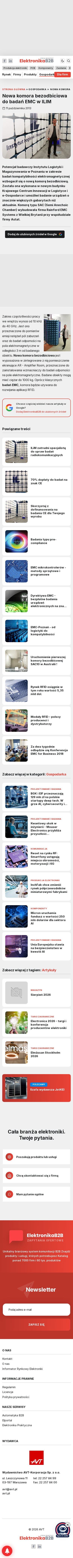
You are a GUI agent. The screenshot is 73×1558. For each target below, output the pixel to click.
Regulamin (9, 1387)
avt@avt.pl (9, 1489)
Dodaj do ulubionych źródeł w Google (32, 234)
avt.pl (6, 1493)
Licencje (7, 1392)
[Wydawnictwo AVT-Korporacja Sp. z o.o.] (36, 1458)
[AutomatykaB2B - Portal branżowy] (36, 1537)
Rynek (6, 74)
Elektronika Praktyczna (17, 1425)
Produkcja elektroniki (15, 68)
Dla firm (62, 74)
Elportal (7, 1420)
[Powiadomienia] (7, 1551)
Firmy (17, 74)
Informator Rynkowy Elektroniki (22, 1369)
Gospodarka (47, 74)
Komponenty (46, 68)
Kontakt (7, 1358)
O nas (6, 1364)
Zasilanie (61, 68)
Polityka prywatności (15, 1397)
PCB (33, 68)
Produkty (30, 74)
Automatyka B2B (13, 1415)
